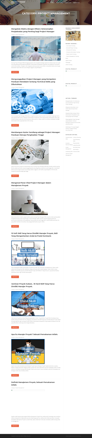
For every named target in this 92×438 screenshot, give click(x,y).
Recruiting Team (76, 147)
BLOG (67, 58)
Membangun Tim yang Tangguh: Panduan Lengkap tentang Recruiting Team (72, 128)
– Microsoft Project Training (71, 48)
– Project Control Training (71, 54)
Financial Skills (76, 143)
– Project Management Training (72, 56)
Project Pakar (18, 2)
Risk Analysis (76, 149)
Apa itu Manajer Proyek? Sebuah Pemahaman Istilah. (34, 334)
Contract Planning (77, 137)
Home (48, 2)
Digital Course (68, 2)
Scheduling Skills (69, 151)
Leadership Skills (76, 145)
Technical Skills (76, 151)
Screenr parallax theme (70, 436)
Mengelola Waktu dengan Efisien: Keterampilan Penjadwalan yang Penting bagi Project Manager (73, 115)
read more (14, 72)
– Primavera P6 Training (71, 50)
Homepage (68, 62)
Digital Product (76, 2)
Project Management (19, 34)
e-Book (52, 2)
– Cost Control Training (70, 45)
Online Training (59, 2)
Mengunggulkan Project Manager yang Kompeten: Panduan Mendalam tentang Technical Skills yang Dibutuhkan (33, 81)
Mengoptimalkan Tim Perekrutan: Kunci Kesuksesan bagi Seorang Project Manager (73, 102)
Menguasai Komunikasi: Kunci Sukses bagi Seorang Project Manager (72, 109)
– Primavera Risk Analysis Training (73, 52)
